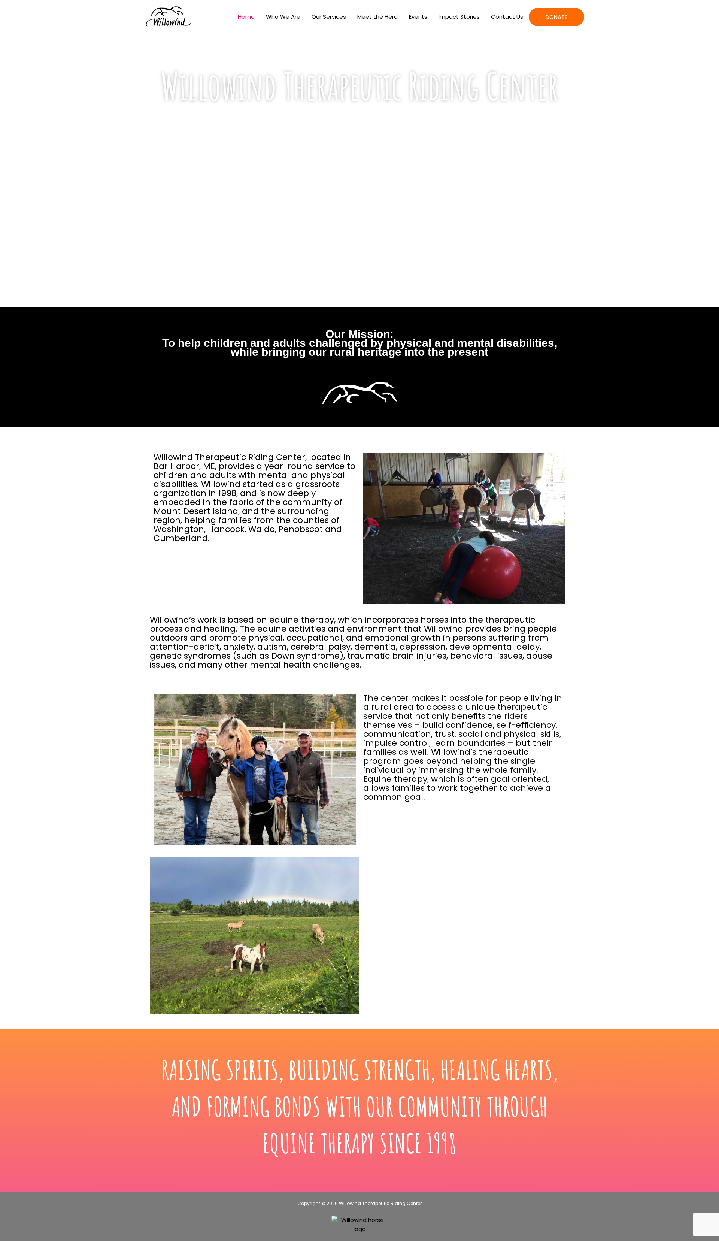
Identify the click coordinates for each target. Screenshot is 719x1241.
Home (246, 17)
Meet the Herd (377, 17)
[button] (157, 935)
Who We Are (283, 17)
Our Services (329, 17)
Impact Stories (459, 17)
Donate (556, 17)
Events (418, 17)
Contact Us (507, 17)
